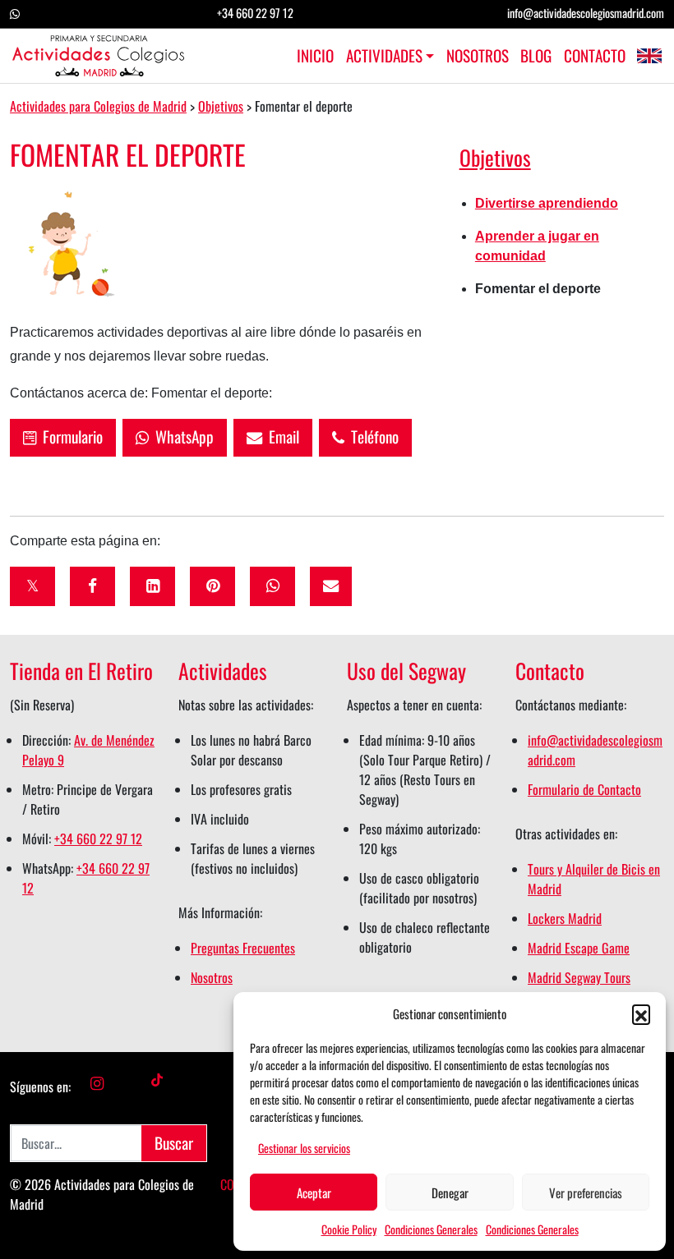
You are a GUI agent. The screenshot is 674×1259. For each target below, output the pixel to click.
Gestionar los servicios (304, 1147)
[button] (641, 1013)
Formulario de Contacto (584, 789)
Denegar (450, 1192)
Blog (536, 55)
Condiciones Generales (431, 1229)
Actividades (384, 55)
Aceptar (314, 1192)
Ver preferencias (585, 1192)
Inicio (315, 55)
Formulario (69, 436)
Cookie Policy (348, 1229)
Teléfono (371, 436)
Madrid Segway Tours (579, 977)
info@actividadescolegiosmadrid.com (585, 12)
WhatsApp (181, 436)
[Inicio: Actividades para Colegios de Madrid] (98, 55)
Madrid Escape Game (579, 948)
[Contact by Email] (331, 586)
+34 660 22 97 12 (255, 12)
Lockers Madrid (565, 918)
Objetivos (495, 156)
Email (280, 436)
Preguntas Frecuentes (243, 948)
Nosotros (477, 55)
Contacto (594, 55)
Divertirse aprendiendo (546, 203)
